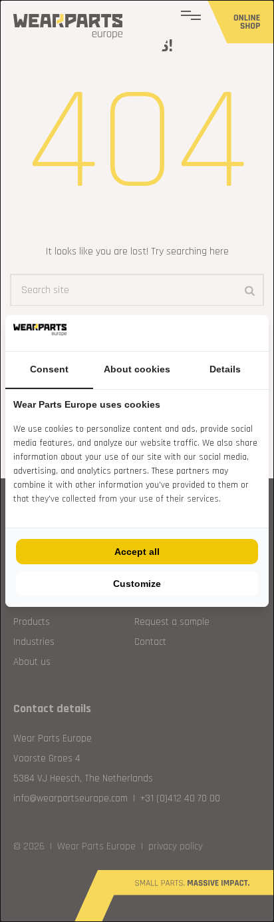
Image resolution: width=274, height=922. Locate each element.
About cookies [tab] (137, 369)
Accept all (137, 551)
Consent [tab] (49, 369)
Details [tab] (225, 369)
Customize (137, 583)
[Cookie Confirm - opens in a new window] (257, 333)
